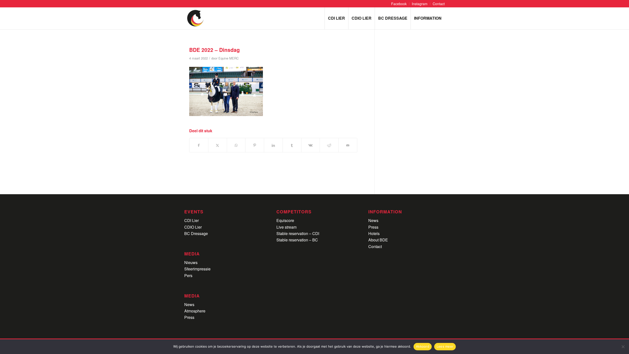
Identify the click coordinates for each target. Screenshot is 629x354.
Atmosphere (194, 311)
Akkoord (422, 346)
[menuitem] (399, 3)
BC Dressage (196, 233)
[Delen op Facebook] (198, 145)
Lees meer (445, 346)
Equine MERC (228, 58)
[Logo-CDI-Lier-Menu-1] (195, 18)
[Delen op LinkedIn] (273, 145)
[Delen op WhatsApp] (236, 145)
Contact (375, 246)
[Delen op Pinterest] (254, 145)
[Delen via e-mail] (348, 145)
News (189, 304)
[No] (622, 346)
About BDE (378, 240)
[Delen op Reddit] (329, 145)
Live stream (286, 227)
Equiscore (285, 220)
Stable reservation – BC (297, 240)
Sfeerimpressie (197, 269)
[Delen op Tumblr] (292, 145)
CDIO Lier (193, 227)
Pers (188, 275)
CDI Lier (191, 220)
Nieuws (191, 262)
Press (189, 317)
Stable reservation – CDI (297, 233)
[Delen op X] (217, 145)
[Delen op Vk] (310, 145)
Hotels (374, 233)
